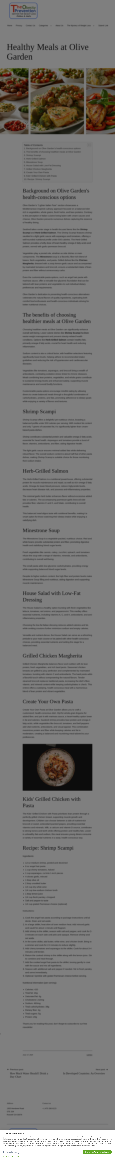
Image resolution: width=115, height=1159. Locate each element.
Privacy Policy (16, 1157)
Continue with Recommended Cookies (97, 1152)
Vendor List (6, 1157)
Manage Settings (11, 1152)
